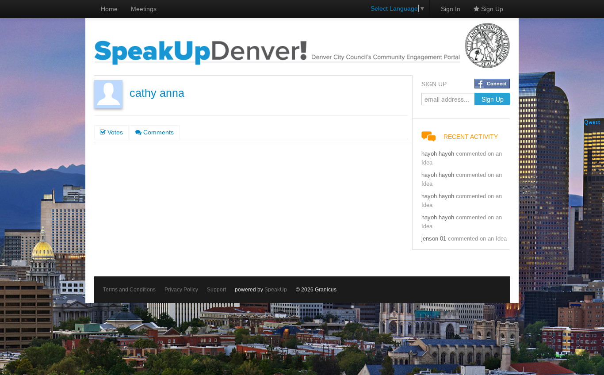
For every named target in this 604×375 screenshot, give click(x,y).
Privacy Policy (181, 290)
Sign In (450, 8)
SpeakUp (275, 290)
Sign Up (491, 8)
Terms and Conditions (129, 290)
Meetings (144, 8)
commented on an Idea (477, 239)
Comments (157, 132)
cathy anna (157, 93)
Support (216, 290)
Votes (114, 132)
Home (109, 8)
